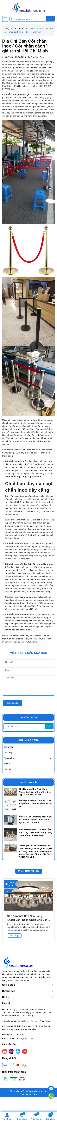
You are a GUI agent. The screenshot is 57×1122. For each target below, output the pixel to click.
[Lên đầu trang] (51, 1104)
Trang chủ (8, 747)
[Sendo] (24, 1051)
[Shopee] (4, 1051)
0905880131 (19, 1035)
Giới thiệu (8, 752)
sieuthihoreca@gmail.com (21, 1038)
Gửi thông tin (12, 703)
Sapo (35, 1094)
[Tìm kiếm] (50, 19)
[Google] (24, 1065)
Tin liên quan (28, 871)
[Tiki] (18, 1051)
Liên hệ (7, 769)
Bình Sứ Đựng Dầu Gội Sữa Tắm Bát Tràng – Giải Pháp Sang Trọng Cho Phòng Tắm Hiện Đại (35, 832)
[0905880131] (51, 1096)
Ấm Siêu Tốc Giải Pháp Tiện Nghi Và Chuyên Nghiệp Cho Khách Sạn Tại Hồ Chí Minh (35, 820)
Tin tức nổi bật (28, 782)
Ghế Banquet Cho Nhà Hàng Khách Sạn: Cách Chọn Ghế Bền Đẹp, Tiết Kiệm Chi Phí (35, 792)
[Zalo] (4, 1065)
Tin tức (7, 763)
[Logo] (28, 8)
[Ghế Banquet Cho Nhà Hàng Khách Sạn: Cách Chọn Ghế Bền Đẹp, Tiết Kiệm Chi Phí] (10, 791)
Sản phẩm (9, 758)
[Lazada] (11, 1051)
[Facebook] (11, 1065)
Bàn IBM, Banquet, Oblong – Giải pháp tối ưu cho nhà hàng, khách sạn (35, 803)
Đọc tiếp (14, 935)
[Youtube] (18, 1065)
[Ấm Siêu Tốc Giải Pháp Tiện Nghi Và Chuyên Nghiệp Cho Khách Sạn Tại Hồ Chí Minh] (10, 820)
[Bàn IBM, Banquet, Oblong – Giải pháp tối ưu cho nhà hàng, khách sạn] (10, 806)
